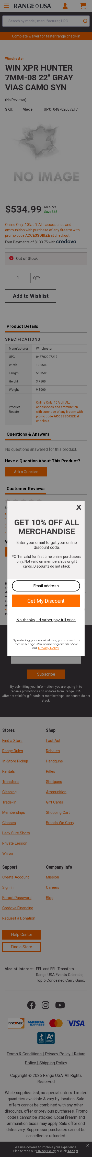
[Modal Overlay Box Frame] (46, 578)
